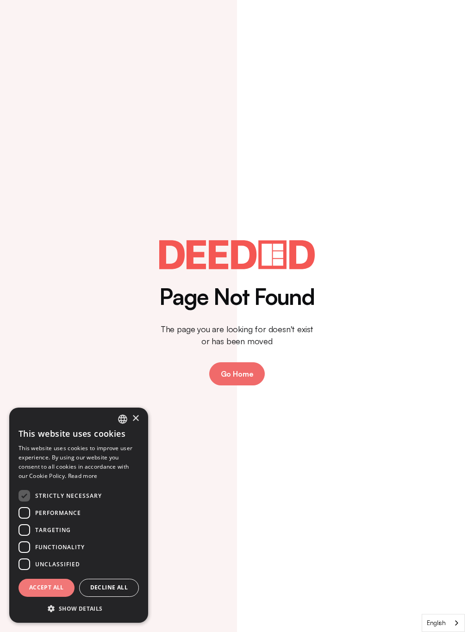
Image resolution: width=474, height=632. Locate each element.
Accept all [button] (46, 587)
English (436, 622)
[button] (79, 608)
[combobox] (443, 623)
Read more (83, 476)
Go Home (237, 373)
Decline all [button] (109, 587)
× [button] (135, 418)
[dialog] (78, 515)
